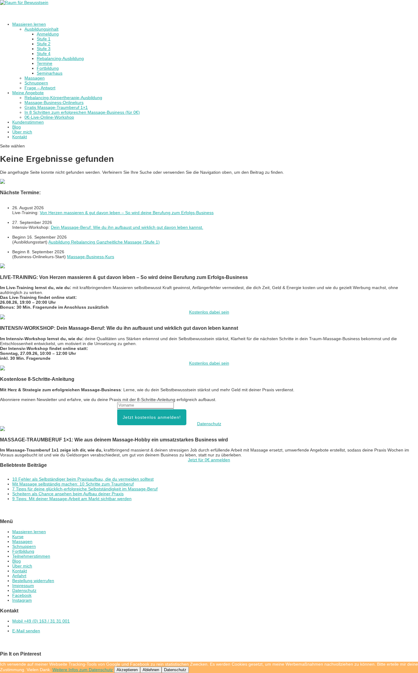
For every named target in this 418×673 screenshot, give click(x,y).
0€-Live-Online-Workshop (49, 117)
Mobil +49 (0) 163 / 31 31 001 (41, 621)
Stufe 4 (43, 53)
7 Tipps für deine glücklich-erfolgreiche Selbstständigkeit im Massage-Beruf (85, 488)
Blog (16, 561)
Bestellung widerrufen (33, 580)
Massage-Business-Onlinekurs (54, 102)
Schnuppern (36, 82)
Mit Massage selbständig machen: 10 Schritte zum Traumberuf (73, 484)
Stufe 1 (43, 38)
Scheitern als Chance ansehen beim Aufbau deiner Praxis (68, 493)
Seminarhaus (49, 73)
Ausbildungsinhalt (41, 29)
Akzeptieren (127, 669)
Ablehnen (151, 669)
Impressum (23, 585)
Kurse (18, 536)
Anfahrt (19, 575)
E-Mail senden (26, 630)
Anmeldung (48, 34)
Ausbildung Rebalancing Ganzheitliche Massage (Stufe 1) (104, 242)
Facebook (22, 595)
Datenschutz (209, 423)
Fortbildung (48, 68)
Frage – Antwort (39, 87)
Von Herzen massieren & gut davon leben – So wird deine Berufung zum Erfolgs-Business (127, 212)
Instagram (22, 600)
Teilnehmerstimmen (31, 556)
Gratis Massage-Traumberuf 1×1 (56, 107)
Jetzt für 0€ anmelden (209, 459)
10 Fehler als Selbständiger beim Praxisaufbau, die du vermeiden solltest (83, 479)
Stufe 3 (43, 48)
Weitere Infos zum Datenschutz (82, 669)
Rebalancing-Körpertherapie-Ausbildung (63, 97)
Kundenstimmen (28, 122)
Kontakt (19, 136)
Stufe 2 (43, 43)
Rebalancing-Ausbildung (60, 58)
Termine (44, 63)
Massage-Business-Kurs (90, 256)
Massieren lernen (29, 531)
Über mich (22, 565)
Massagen (34, 78)
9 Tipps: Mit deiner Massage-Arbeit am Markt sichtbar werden (72, 498)
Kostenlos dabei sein (209, 312)
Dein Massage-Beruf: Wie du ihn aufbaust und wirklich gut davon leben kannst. (127, 227)
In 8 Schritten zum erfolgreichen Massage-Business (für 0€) (82, 112)
